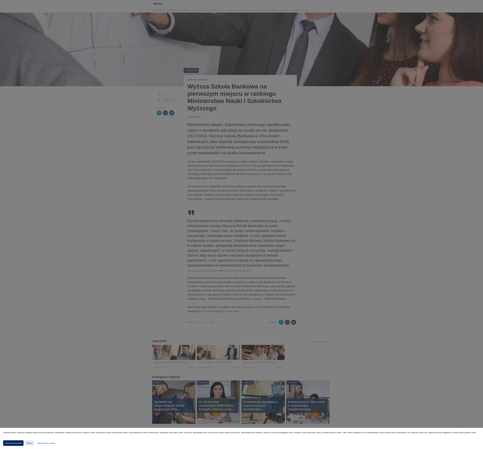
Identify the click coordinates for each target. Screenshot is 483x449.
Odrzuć (29, 443)
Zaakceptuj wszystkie (13, 443)
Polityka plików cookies (46, 443)
